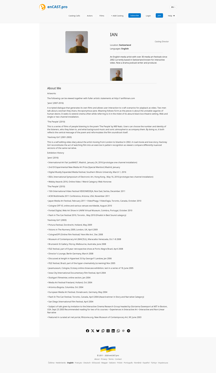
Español (146, 362)
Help (170, 15)
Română (137, 362)
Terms (111, 359)
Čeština (51, 362)
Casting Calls (74, 15)
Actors (89, 15)
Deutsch (87, 362)
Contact (118, 359)
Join (159, 15)
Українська (163, 362)
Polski (119, 362)
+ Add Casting (117, 15)
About (97, 359)
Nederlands (61, 362)
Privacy (104, 359)
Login (148, 15)
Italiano (112, 362)
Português (128, 362)
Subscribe (134, 15)
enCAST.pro (57, 6)
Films (102, 15)
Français (78, 362)
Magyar (104, 362)
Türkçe (154, 362)
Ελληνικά (96, 362)
